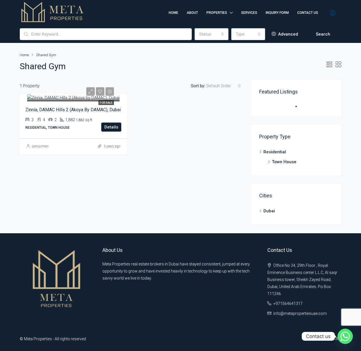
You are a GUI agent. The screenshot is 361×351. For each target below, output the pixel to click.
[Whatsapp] (345, 336)
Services (249, 13)
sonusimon (40, 146)
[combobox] (211, 34)
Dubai (269, 210)
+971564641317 (288, 303)
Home (173, 13)
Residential (274, 151)
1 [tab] (299, 106)
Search (323, 34)
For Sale (106, 102)
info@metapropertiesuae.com (300, 313)
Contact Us (307, 13)
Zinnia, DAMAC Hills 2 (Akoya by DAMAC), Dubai (73, 109)
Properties (216, 13)
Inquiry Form (277, 13)
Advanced (287, 34)
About (192, 13)
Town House (284, 161)
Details (111, 127)
